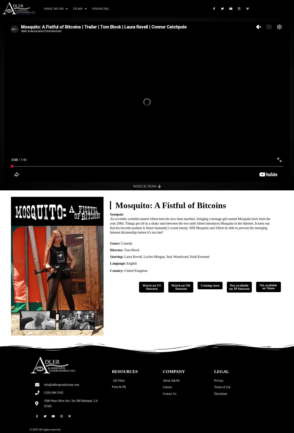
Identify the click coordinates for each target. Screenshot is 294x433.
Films (78, 8)
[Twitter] (222, 9)
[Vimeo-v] (247, 9)
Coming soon (210, 285)
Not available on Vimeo (268, 287)
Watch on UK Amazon (180, 287)
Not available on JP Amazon (239, 287)
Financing (100, 8)
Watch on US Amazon (151, 287)
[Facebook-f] (214, 9)
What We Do (54, 8)
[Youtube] (231, 9)
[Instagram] (239, 9)
